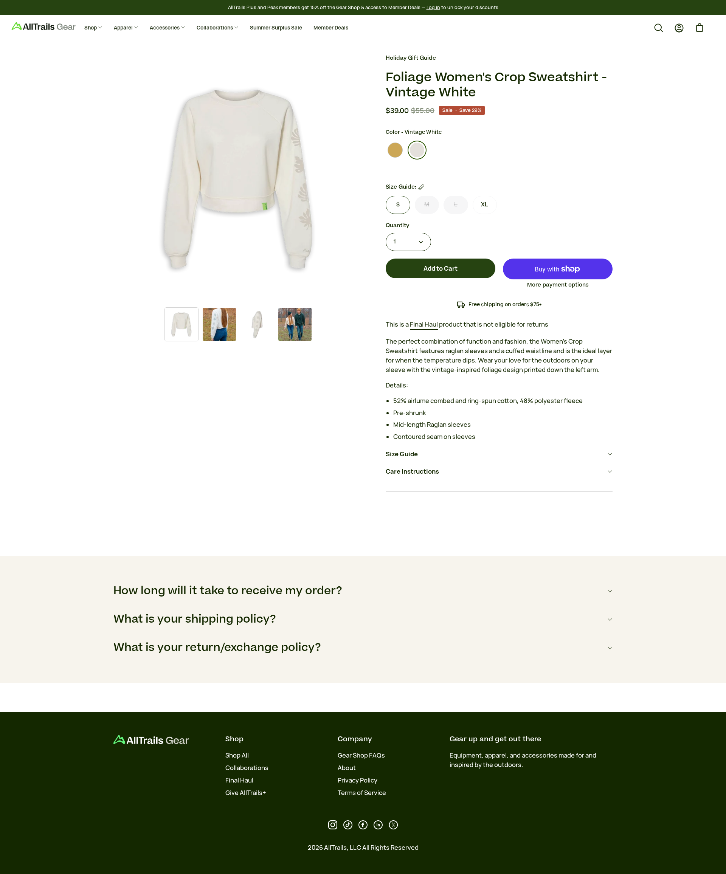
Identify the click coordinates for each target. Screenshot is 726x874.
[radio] (395, 150)
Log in (433, 7)
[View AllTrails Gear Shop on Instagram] (332, 824)
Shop (234, 739)
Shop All (237, 755)
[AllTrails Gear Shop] (55, 26)
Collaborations (246, 768)
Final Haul (239, 780)
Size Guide (402, 454)
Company (355, 739)
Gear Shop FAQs (361, 755)
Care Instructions (412, 471)
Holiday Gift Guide (411, 58)
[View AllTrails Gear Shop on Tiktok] (347, 824)
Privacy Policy (357, 780)
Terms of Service (362, 793)
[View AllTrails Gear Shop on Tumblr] (378, 824)
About (347, 768)
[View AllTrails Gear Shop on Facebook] (363, 824)
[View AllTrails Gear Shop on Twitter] (393, 824)
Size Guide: (401, 187)
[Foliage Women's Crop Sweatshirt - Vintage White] (181, 324)
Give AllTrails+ (245, 793)
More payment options (558, 285)
